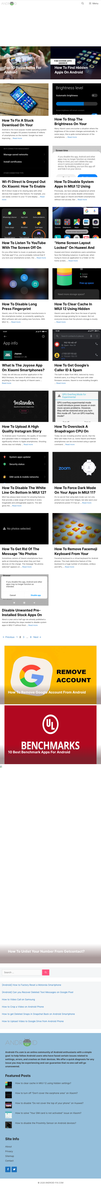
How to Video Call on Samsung (18, 999)
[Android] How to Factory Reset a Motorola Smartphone (31, 985)
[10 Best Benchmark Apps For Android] (50, 762)
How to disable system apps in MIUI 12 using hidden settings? (74, 186)
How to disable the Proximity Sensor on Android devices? (45, 1123)
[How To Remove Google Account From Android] (50, 702)
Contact (9, 1160)
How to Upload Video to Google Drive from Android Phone (33, 1021)
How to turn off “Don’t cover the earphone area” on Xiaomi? (46, 1093)
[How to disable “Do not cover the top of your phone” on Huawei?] (8, 1106)
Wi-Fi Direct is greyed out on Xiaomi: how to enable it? (24, 186)
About (8, 1146)
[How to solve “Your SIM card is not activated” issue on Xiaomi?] (8, 1116)
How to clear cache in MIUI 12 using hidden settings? (73, 309)
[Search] (45, 972)
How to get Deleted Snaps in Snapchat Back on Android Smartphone (38, 1014)
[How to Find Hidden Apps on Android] (75, 77)
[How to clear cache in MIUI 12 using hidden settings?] (8, 1086)
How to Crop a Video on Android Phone (23, 1006)
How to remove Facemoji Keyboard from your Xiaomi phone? (75, 553)
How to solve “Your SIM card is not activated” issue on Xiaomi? (48, 1113)
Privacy (9, 1151)
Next (37, 637)
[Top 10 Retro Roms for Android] (25, 77)
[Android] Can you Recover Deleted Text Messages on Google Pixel (37, 992)
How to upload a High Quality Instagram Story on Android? (21, 431)
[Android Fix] (9, 3)
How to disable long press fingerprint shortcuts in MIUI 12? (19, 309)
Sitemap (9, 1156)
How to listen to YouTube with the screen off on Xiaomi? (24, 247)
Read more (17, 138)
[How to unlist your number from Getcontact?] (50, 961)
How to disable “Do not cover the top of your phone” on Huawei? (49, 1103)
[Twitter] (14, 1169)
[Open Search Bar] (82, 3)
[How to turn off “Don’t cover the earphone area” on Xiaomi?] (8, 1096)
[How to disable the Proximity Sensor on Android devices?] (8, 1126)
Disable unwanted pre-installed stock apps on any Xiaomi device (22, 615)
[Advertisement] (50, 26)
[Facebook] (8, 1169)
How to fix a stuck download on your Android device (18, 125)
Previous (8, 637)
